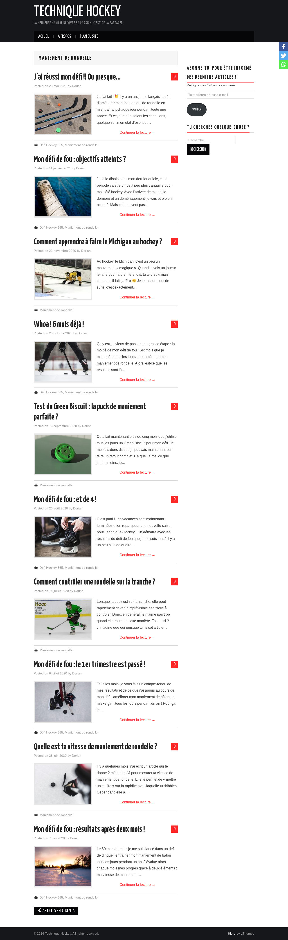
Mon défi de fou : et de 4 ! (65, 500)
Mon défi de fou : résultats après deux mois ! (89, 829)
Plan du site (89, 36)
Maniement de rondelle (81, 145)
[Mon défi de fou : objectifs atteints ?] (63, 196)
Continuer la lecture (137, 132)
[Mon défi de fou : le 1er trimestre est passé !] (63, 702)
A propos (64, 36)
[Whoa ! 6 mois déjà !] (63, 361)
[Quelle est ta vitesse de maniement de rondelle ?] (63, 784)
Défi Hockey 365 (51, 145)
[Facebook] (283, 46)
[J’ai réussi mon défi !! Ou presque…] (63, 114)
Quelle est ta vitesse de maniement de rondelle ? (95, 747)
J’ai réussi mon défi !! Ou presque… (77, 77)
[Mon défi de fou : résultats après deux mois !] (63, 866)
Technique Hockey (77, 12)
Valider (196, 109)
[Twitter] (283, 55)
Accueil (43, 36)
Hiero (232, 933)
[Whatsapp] (283, 64)
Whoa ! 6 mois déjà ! (59, 325)
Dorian (76, 86)
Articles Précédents (58, 911)
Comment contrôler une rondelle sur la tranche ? (94, 582)
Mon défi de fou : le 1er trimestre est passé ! (89, 665)
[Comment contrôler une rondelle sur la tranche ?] (63, 619)
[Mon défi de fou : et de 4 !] (63, 537)
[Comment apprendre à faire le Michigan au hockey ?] (63, 279)
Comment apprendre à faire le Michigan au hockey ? (98, 242)
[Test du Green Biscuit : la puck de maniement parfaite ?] (63, 454)
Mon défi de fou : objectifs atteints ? (80, 160)
